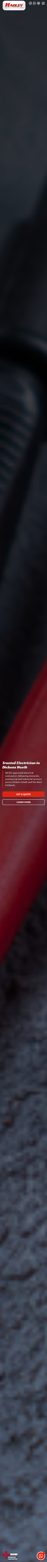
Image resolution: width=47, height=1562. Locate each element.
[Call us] (30, 3)
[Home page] (9, 3)
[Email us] (38, 3)
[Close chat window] (41, 1556)
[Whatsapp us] (34, 3)
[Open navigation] (43, 3)
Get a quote (23, 794)
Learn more (23, 802)
